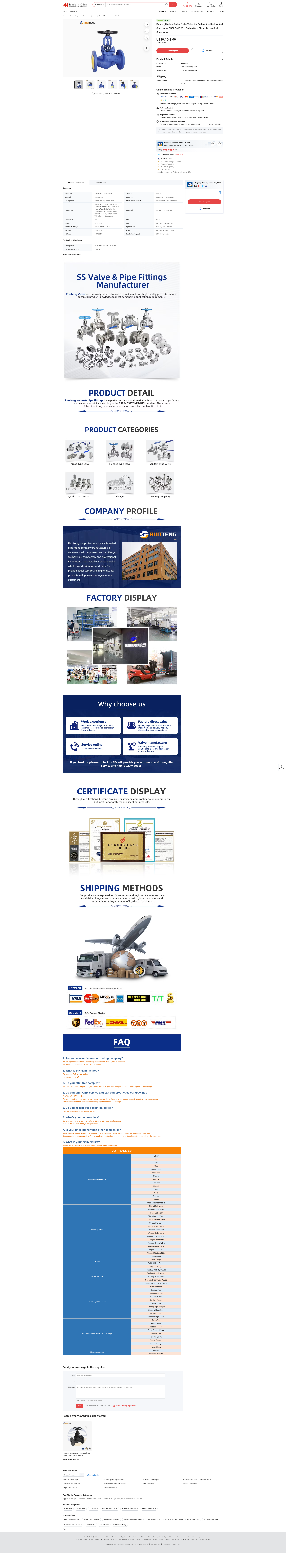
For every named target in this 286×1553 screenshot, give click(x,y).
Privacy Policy (176, 1544)
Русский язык (123, 1539)
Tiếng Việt (194, 1539)
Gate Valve (68, 1509)
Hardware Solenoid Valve (73, 1525)
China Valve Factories (71, 1519)
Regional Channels (169, 1537)
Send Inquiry (173, 50)
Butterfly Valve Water (211, 1519)
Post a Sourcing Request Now (124, 1406)
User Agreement (155, 1544)
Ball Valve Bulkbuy (119, 1525)
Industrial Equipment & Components (80, 16)
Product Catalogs (94, 1475)
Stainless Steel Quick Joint (72, 1484)
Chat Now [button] (208, 50)
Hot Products (88, 1537)
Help (183, 11)
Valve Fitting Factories (111, 1519)
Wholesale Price (146, 1537)
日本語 (167, 1539)
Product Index (181, 1537)
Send (79, 1406)
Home (64, 16)
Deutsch (139, 1539)
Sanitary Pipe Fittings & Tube (113, 1479)
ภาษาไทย (179, 1539)
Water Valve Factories (91, 1519)
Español (97, 1539)
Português (106, 1539)
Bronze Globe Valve (149, 1509)
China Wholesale (134, 1537)
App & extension (196, 11)
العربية (155, 1539)
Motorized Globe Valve (130, 1509)
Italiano (132, 1539)
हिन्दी (173, 1539)
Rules (222, 11)
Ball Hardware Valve (153, 1519)
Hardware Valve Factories (133, 1519)
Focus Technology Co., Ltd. (128, 1544)
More (64, 1529)
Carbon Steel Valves (190, 1484)
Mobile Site (191, 1537)
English (91, 1539)
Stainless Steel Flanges (151, 1479)
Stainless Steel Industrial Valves (114, 1484)
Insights (199, 1537)
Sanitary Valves (148, 1484)
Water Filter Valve (193, 1519)
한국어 (161, 1539)
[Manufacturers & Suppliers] (75, 4)
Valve (94, 16)
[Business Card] (220, 192)
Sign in (221, 6)
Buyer (172, 11)
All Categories (70, 11)
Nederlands (147, 1539)
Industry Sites (157, 1537)
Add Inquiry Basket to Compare (107, 93)
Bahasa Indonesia (205, 1539)
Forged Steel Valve (69, 1488)
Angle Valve (94, 1509)
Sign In (160, 172)
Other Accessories (109, 1488)
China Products (99, 1537)
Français (114, 1539)
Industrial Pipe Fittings (70, 1479)
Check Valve (81, 1509)
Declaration (166, 1544)
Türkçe (187, 1539)
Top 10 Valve (90, 1525)
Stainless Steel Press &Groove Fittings (196, 1479)
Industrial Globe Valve (115, 16)
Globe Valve (102, 16)
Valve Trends (104, 1525)
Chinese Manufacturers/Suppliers (116, 1537)
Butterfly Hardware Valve (174, 1519)
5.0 (195, 186)
